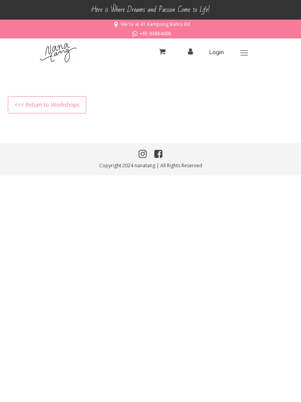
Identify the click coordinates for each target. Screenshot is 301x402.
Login (216, 52)
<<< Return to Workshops (47, 104)
